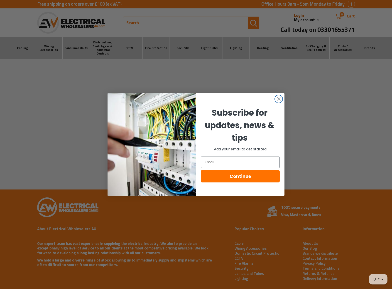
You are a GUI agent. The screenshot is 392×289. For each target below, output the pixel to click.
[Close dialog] (279, 99)
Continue (240, 176)
